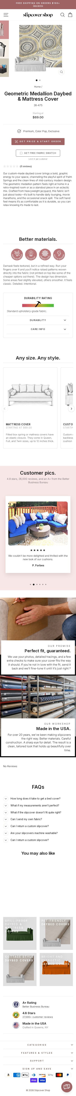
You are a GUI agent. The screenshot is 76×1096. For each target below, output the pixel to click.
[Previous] (4, 408)
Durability (38, 320)
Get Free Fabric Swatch (40, 153)
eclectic (64, 187)
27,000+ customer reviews (38, 1016)
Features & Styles (37, 1053)
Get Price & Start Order (40, 141)
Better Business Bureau (36, 1006)
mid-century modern (51, 180)
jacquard (45, 190)
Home (37, 86)
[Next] (71, 408)
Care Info (38, 329)
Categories (37, 1045)
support (37, 1060)
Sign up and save (37, 1068)
